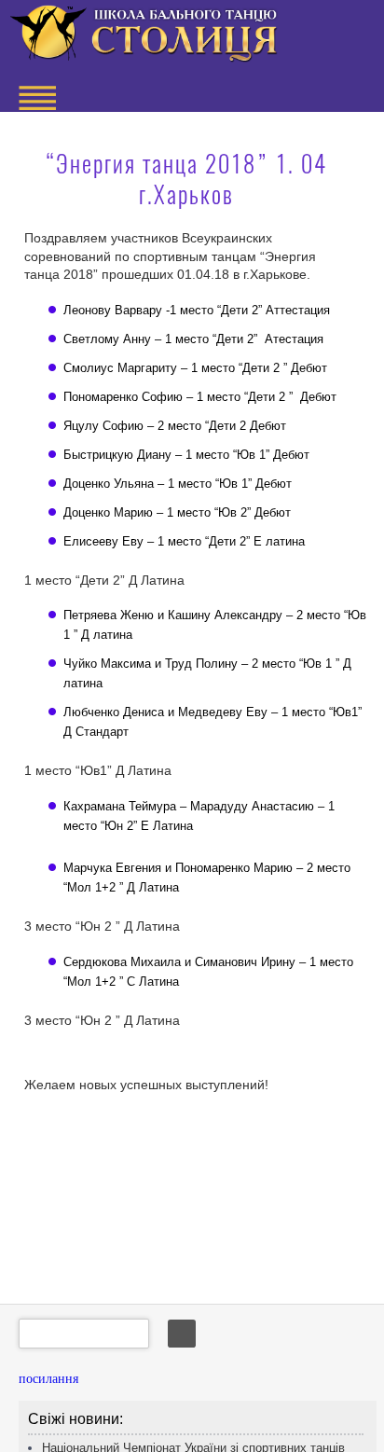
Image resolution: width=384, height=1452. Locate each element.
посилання (48, 1379)
